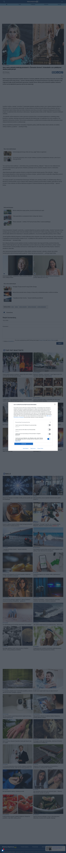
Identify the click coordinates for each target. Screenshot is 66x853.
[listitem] (33, 422)
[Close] (55, 404)
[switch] (49, 425)
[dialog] (33, 426)
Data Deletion (25, 448)
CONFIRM (23, 443)
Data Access (33, 448)
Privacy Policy (40, 448)
